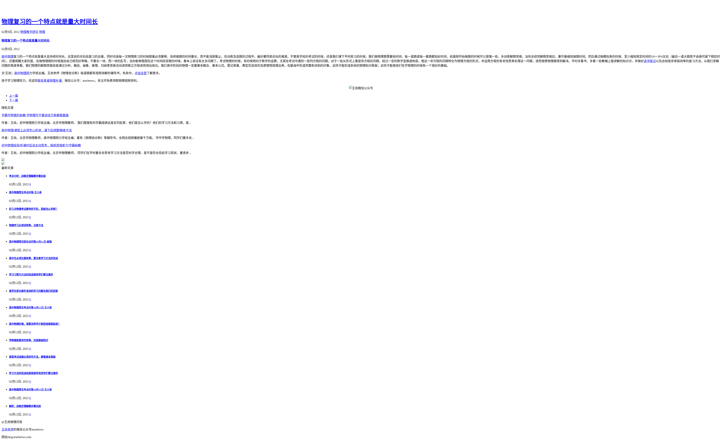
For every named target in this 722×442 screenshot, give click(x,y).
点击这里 (141, 73)
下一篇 (13, 100)
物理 (42, 31)
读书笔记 (650, 61)
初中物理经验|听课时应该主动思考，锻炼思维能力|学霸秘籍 (41, 145)
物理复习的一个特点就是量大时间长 (50, 21)
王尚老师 (8, 429)
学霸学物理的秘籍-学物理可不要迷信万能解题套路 (35, 115)
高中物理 (8, 56)
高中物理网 (21, 73)
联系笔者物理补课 (50, 80)
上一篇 (13, 95)
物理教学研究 (29, 31)
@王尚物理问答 (22, 8)
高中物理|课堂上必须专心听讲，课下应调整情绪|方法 (37, 130)
